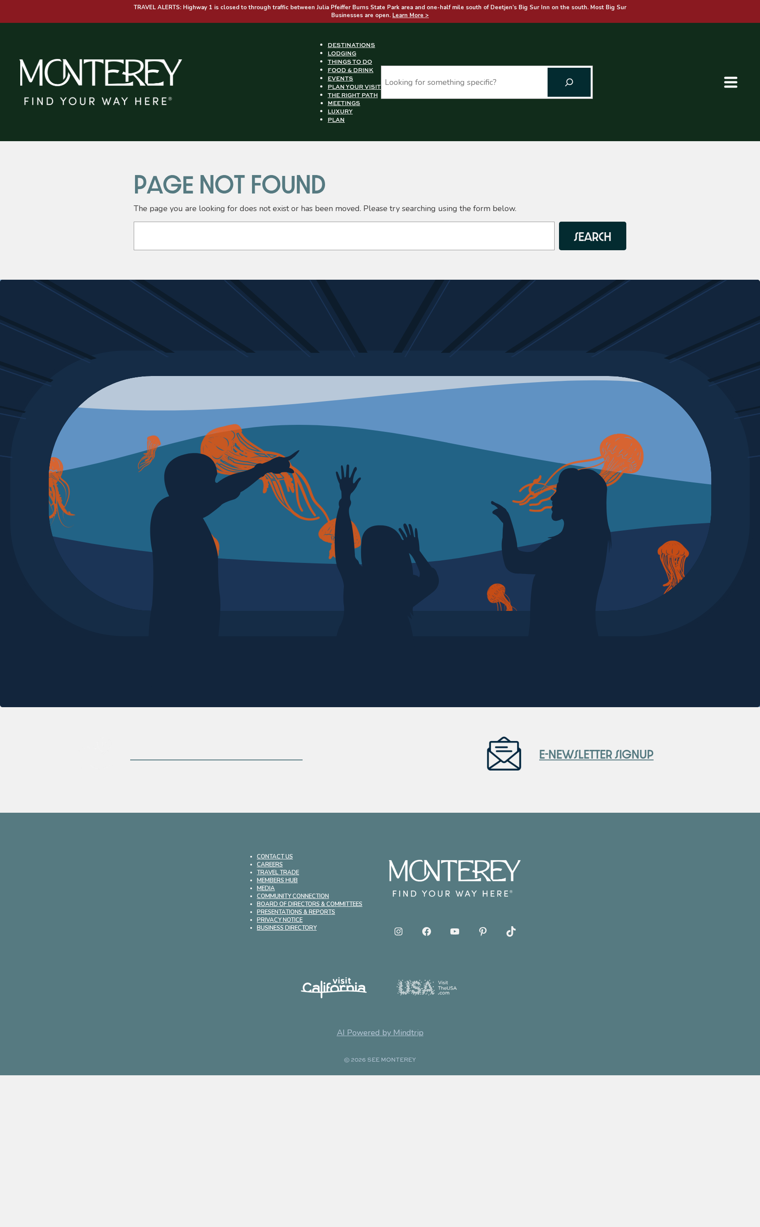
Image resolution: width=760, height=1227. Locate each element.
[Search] (569, 82)
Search (592, 236)
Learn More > (410, 15)
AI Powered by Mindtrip (380, 1032)
